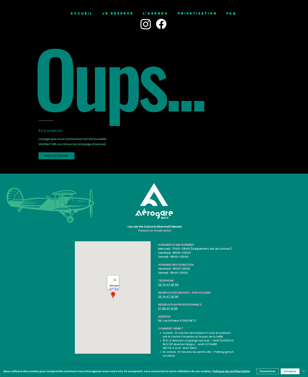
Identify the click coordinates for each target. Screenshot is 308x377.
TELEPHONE (166, 281)
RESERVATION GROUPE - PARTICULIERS (184, 293)
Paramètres (268, 371)
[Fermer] (304, 371)
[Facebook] (161, 24)
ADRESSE (164, 316)
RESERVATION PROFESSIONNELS (180, 305)
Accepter (290, 371)
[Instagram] (146, 24)
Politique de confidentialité (231, 371)
